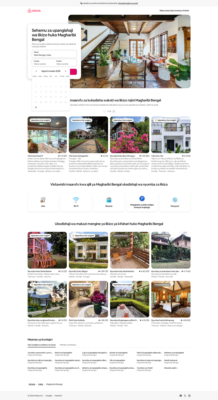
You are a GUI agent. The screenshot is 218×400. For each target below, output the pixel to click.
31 (36, 107)
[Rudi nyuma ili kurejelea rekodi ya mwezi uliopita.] (36, 71)
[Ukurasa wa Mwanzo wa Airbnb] (34, 11)
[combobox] (54, 55)
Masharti (58, 396)
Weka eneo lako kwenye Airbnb (174, 10)
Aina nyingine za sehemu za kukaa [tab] (42, 345)
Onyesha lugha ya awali (128, 3)
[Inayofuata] (114, 111)
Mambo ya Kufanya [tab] (68, 345)
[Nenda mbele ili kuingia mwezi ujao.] (65, 71)
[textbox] (43, 63)
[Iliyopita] (104, 111)
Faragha (49, 396)
